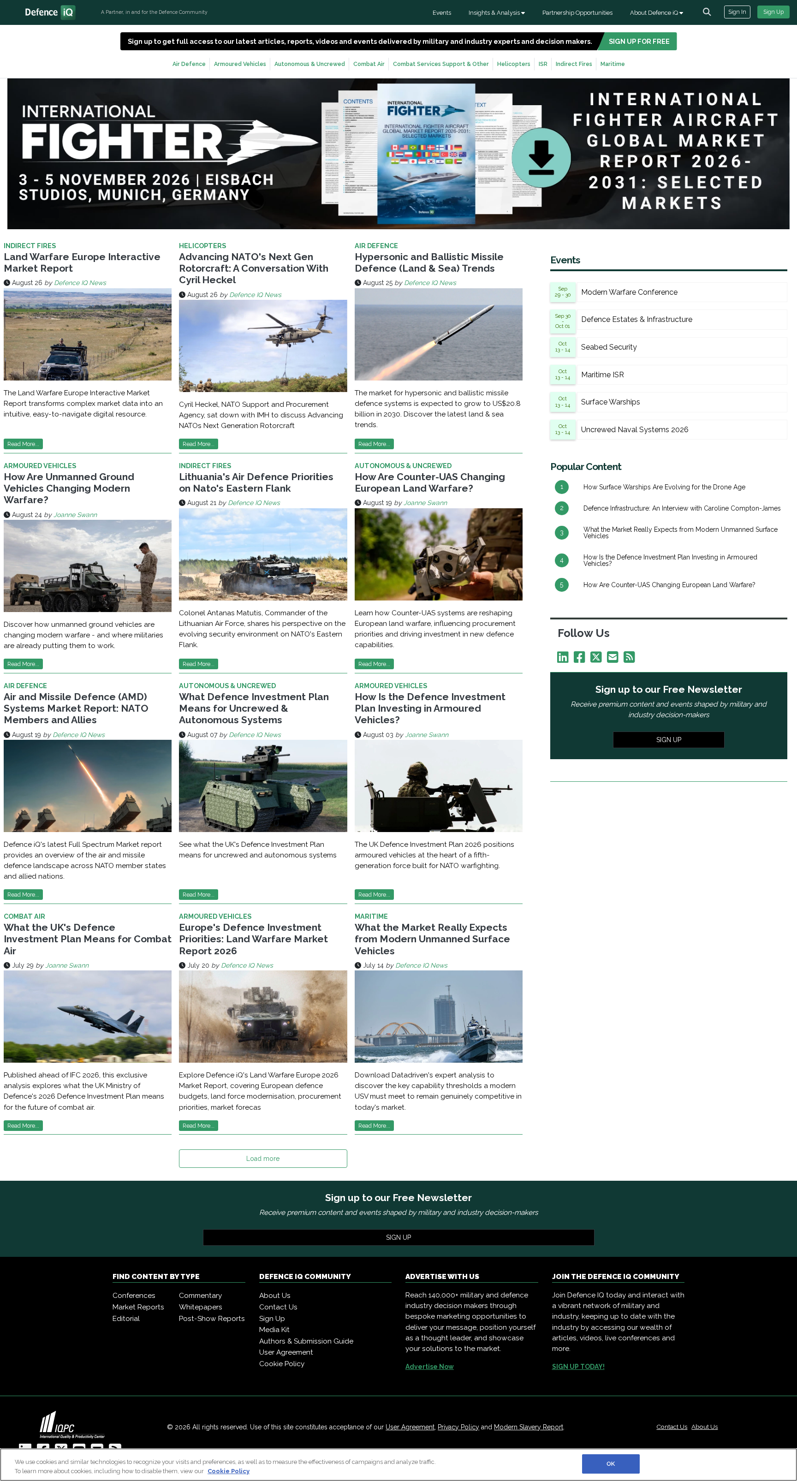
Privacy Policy (458, 1427)
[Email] (614, 659)
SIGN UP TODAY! (578, 1366)
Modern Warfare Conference (629, 292)
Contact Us (278, 1307)
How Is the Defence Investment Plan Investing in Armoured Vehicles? (430, 708)
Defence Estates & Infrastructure (636, 319)
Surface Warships (610, 402)
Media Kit (274, 1330)
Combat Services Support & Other (441, 63)
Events (442, 12)
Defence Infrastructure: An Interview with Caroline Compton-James (682, 508)
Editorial (126, 1318)
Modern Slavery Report (528, 1427)
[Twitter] (597, 659)
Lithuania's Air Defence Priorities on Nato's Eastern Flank (256, 482)
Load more (263, 1158)
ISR (543, 63)
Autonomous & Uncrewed (309, 63)
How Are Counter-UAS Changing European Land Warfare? (430, 482)
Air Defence (189, 63)
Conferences (134, 1295)
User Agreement (286, 1352)
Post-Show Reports (212, 1318)
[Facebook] (581, 659)
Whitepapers (200, 1307)
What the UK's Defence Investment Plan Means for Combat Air (88, 939)
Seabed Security (609, 347)
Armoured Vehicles (240, 63)
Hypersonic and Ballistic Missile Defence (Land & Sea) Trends (429, 262)
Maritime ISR (602, 374)
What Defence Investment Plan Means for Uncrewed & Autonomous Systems (254, 708)
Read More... (23, 443)
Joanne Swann (75, 514)
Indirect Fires (574, 63)
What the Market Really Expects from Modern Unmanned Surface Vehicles (432, 939)
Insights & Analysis (495, 12)
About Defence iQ (654, 12)
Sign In (737, 11)
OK (611, 1463)
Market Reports (138, 1307)
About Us (275, 1295)
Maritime (613, 63)
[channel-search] (707, 12)
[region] (398, 1464)
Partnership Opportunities (577, 12)
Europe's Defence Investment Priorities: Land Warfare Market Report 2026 (253, 939)
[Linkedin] (564, 659)
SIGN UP (668, 739)
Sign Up (773, 11)
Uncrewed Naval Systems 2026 (635, 429)
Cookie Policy (281, 1364)
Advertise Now (429, 1366)
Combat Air (369, 63)
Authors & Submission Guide (306, 1341)
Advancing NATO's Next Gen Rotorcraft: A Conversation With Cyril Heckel (253, 268)
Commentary (200, 1295)
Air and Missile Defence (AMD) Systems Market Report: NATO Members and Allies (76, 708)
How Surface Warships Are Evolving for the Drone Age (664, 487)
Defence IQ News (80, 282)
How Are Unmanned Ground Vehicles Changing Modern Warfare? (69, 488)
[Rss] (631, 659)
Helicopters (513, 63)
